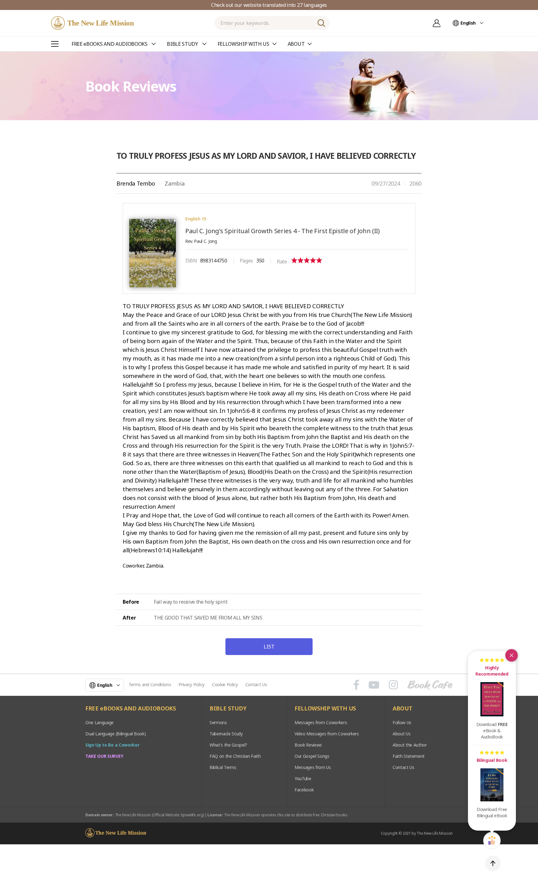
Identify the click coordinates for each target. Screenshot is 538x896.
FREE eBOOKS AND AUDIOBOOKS (130, 708)
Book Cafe (430, 685)
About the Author (410, 745)
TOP (493, 863)
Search (321, 23)
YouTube (303, 778)
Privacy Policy (191, 684)
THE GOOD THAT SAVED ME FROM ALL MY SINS (208, 617)
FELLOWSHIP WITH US (325, 708)
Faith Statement (409, 756)
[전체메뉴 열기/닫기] (54, 43)
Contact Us (256, 684)
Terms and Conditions (150, 684)
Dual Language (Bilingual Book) (115, 734)
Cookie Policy (225, 684)
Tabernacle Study (226, 734)
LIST (269, 646)
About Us (401, 734)
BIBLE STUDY (228, 708)
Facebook (304, 790)
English (468, 23)
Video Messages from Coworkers (327, 734)
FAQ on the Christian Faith (235, 756)
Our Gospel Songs (312, 756)
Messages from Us (313, 767)
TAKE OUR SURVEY (104, 756)
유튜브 (374, 685)
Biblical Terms (223, 767)
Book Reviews (308, 745)
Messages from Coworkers (321, 722)
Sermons (218, 722)
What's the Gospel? (228, 745)
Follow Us (402, 722)
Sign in (436, 23)
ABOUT (402, 708)
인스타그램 (393, 685)
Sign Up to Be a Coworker (112, 745)
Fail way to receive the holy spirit (191, 601)
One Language (99, 722)
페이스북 (356, 685)
